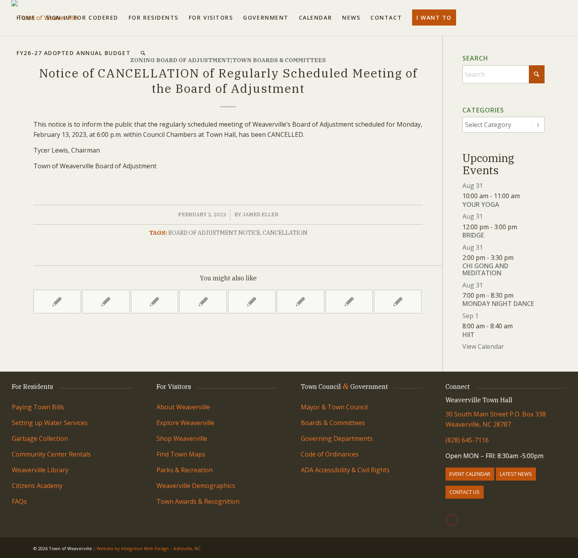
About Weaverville (183, 407)
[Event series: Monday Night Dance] (518, 295)
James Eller (260, 214)
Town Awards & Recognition (198, 501)
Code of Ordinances (330, 454)
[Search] (143, 53)
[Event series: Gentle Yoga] (524, 196)
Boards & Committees (333, 422)
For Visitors (173, 386)
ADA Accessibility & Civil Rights (345, 470)
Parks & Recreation (184, 470)
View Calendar (483, 346)
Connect (457, 386)
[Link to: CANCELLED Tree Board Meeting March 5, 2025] (57, 301)
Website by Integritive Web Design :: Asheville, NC (149, 548)
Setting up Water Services (50, 422)
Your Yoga (480, 204)
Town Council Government (344, 386)
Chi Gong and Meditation (485, 269)
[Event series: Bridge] (521, 227)
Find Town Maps (180, 454)
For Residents (32, 386)
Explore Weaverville (185, 422)
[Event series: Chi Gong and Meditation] (518, 257)
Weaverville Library (40, 470)
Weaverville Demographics (195, 485)
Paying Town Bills (38, 407)
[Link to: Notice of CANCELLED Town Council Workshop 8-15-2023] (349, 301)
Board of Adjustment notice (214, 232)
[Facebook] (452, 520)
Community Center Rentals (51, 454)
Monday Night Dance (498, 303)
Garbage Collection (40, 438)
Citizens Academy (37, 485)
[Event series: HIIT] (517, 326)
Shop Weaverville (181, 438)
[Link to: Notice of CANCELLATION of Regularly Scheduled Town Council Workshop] (252, 301)
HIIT (468, 334)
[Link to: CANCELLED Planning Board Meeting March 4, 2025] (155, 301)
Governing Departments (337, 438)
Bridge (473, 235)
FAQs (19, 501)
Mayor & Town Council (334, 407)
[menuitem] (25, 17)
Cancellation (285, 232)
